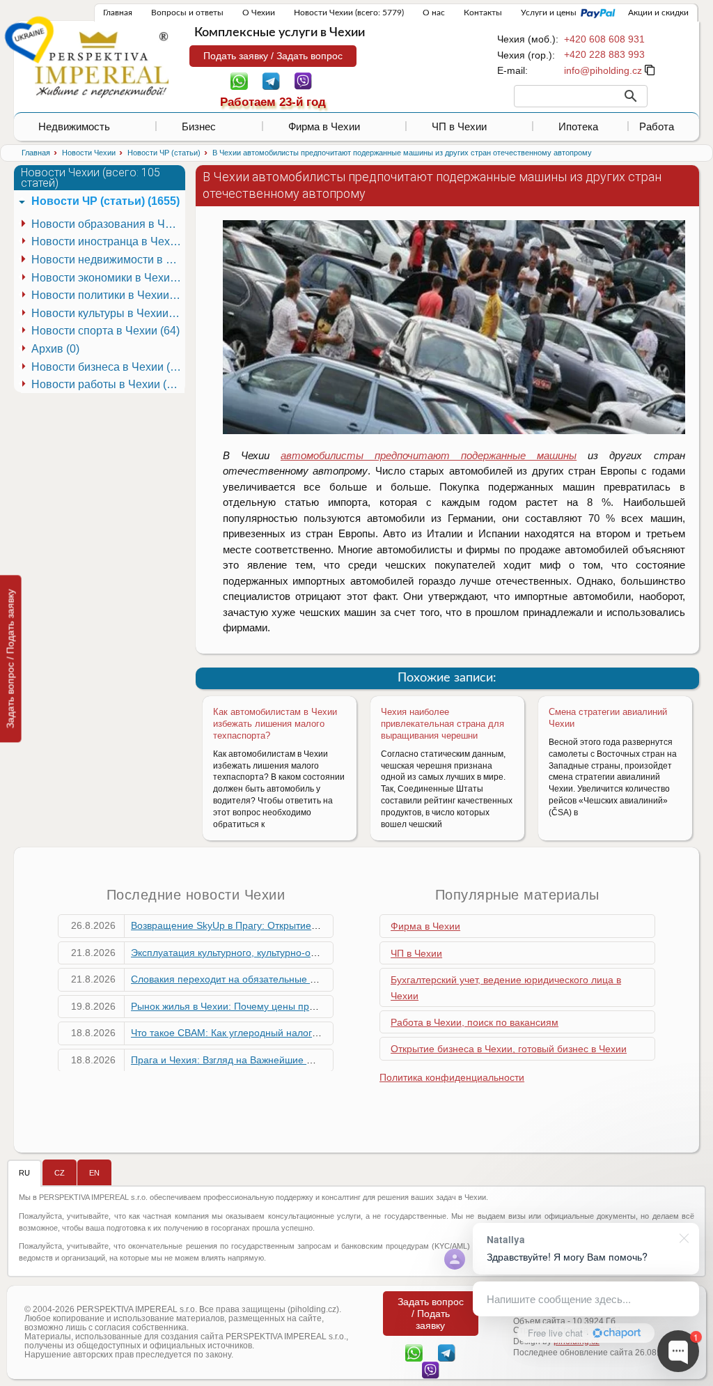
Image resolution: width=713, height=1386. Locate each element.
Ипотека (578, 126)
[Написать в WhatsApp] (239, 80)
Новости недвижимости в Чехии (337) (108, 259)
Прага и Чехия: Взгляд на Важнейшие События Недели (257, 1059)
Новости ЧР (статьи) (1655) (105, 201)
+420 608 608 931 (604, 39)
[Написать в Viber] (303, 80)
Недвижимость (74, 126)
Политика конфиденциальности (451, 1077)
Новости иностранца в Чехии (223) (108, 241)
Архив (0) (55, 349)
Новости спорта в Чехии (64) (105, 331)
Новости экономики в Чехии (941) (108, 278)
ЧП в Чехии (459, 126)
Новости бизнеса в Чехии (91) (108, 367)
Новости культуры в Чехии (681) (108, 313)
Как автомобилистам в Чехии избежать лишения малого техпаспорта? (275, 724)
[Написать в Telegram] (271, 80)
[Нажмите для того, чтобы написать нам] (603, 70)
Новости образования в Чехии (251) (108, 224)
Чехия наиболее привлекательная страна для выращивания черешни (442, 724)
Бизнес (199, 126)
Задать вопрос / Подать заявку (10, 658)
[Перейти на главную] (102, 64)
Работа (656, 126)
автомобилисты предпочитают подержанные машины (429, 455)
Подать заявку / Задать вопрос (273, 55)
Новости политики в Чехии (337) (108, 295)
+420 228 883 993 (604, 54)
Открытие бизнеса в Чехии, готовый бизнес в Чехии (509, 1048)
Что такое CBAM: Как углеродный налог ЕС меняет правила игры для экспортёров (319, 1032)
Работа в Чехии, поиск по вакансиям (474, 1022)
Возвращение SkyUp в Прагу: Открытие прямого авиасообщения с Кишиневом (311, 925)
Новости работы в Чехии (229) (108, 384)
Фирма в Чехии (324, 126)
